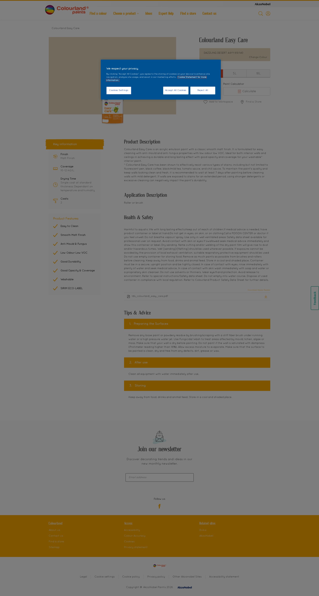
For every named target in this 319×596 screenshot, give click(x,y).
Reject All (203, 90)
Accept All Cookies (175, 90)
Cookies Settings (118, 90)
